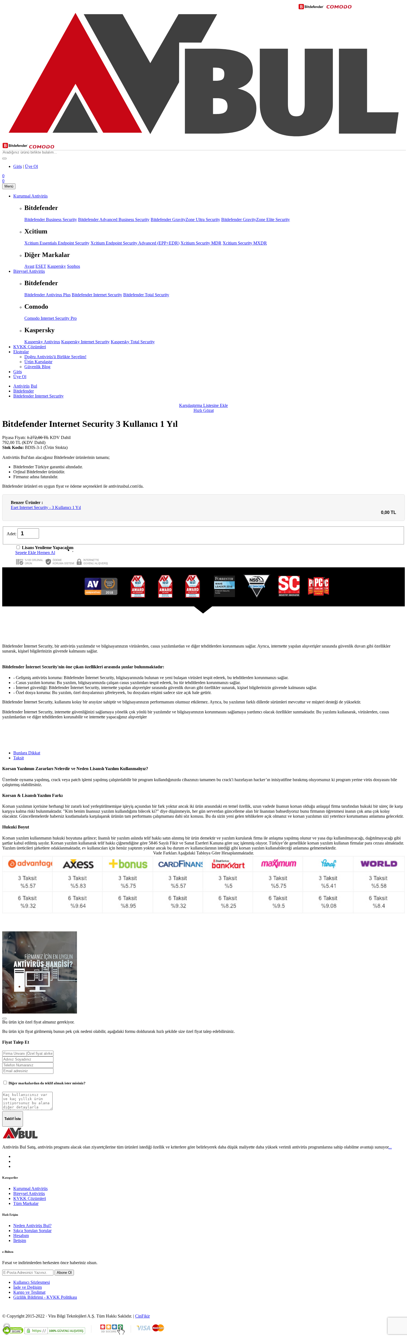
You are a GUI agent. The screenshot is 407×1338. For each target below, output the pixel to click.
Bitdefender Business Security (50, 219)
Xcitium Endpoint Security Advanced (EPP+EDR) (135, 243)
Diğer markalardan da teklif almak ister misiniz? (47, 1083)
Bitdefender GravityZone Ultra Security (185, 219)
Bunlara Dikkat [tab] (26, 752)
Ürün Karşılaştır (38, 361)
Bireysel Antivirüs (29, 1193)
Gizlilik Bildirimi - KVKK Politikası (45, 1297)
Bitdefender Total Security (146, 294)
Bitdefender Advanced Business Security (114, 219)
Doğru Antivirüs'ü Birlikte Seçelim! (55, 356)
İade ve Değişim (27, 1287)
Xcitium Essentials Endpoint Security (56, 243)
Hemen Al (46, 552)
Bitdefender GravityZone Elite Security (255, 219)
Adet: (12, 533)
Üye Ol (31, 166)
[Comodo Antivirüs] (41, 147)
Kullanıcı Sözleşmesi (31, 1282)
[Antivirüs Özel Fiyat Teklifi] (39, 1012)
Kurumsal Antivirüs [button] (30, 196)
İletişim (19, 1240)
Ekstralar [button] (21, 351)
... (390, 1147)
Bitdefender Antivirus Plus (47, 294)
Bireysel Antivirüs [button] (29, 271)
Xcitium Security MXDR (245, 243)
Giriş (17, 166)
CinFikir (142, 1316)
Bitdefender (23, 391)
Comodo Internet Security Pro (50, 318)
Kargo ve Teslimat (29, 1292)
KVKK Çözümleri (29, 1198)
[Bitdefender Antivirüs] (15, 147)
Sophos (73, 266)
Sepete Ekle (26, 552)
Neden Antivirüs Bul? (32, 1225)
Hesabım (21, 1235)
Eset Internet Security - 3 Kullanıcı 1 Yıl (46, 507)
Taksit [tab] (18, 757)
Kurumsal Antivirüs (30, 1188)
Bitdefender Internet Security (97, 294)
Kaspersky (56, 266)
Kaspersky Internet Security (85, 341)
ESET (40, 266)
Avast (29, 266)
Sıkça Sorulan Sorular (32, 1230)
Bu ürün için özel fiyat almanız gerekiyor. (38, 1022)
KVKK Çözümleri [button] (29, 346)
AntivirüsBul (25, 386)
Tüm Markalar (25, 1203)
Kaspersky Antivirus (42, 341)
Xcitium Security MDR (201, 243)
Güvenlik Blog (37, 366)
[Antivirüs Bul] (203, 139)
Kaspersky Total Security (133, 341)
